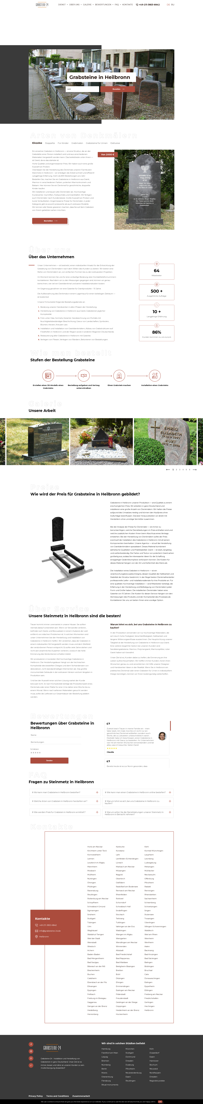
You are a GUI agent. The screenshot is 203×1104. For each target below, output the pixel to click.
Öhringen (91, 882)
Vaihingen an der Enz (125, 926)
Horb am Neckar (95, 847)
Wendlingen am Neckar (126, 942)
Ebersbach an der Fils (97, 982)
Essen (152, 1057)
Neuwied (154, 1069)
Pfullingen (91, 886)
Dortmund (130, 1057)
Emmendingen (122, 986)
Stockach (120, 914)
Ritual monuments (110, 1085)
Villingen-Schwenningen (155, 926)
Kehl (146, 847)
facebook (31, 1044)
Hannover (154, 1061)
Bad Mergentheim (95, 958)
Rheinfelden (121, 894)
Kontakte (127, 5)
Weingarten (121, 938)
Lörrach (119, 863)
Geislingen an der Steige (126, 1002)
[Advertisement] (101, 27)
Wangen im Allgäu (124, 934)
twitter (31, 1065)
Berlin (104, 1069)
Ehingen (119, 982)
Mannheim (92, 867)
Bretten (119, 970)
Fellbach (91, 994)
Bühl (118, 974)
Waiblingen (121, 930)
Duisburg (130, 1065)
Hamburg (106, 1049)
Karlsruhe (120, 847)
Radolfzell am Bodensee (127, 886)
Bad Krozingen (151, 954)
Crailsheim (92, 978)
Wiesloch (91, 946)
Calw (146, 974)
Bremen (105, 1061)
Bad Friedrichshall (124, 954)
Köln (152, 1049)
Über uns (74, 5)
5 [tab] (186, 470)
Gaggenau (92, 1002)
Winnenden (121, 946)
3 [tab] (179, 470)
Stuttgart (91, 918)
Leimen (90, 859)
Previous (168, 468)
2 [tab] (176, 470)
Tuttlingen (120, 922)
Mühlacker (149, 871)
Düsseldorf (154, 1053)
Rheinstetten (150, 894)
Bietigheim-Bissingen (125, 966)
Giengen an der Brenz (97, 1006)
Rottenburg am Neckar (97, 898)
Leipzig (105, 1057)
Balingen (148, 962)
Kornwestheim (94, 855)
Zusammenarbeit (81, 1096)
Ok (160, 1102)
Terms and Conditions (57, 1096)
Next (194, 468)
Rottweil (119, 898)
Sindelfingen (121, 910)
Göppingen (121, 1006)
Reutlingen (92, 894)
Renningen (149, 890)
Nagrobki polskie (157, 1081)
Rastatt (147, 886)
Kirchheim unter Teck (97, 851)
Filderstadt (120, 994)
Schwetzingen (150, 906)
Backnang (149, 950)
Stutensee (149, 914)
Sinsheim (91, 914)
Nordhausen (155, 1073)
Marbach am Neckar (125, 867)
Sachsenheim (150, 898)
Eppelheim (149, 986)
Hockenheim (122, 1014)
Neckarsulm (149, 875)
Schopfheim (92, 902)
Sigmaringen (93, 910)
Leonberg (148, 859)
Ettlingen (148, 990)
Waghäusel (92, 930)
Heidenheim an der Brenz (127, 1010)
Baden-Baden (93, 954)
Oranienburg (107, 1077)
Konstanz (120, 851)
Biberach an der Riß (96, 966)
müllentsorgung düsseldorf (53, 1068)
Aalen (147, 946)
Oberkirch (120, 878)
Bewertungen (103, 5)
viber (31, 1058)
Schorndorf (121, 902)
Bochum (153, 1065)
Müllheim (91, 875)
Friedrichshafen (151, 998)
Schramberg (150, 902)
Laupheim (149, 855)
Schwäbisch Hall (123, 906)
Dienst (62, 5)
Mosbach (91, 871)
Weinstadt (91, 942)
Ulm (89, 926)
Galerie (87, 5)
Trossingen (149, 918)
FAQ (117, 5)
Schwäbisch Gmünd (96, 906)
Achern (90, 950)
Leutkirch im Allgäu (96, 863)
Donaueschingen (152, 978)
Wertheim (149, 942)
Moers (104, 1073)
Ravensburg (92, 890)
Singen (147, 910)
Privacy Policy (36, 1096)
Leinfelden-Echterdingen (127, 859)
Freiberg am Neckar (153, 994)
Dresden (129, 1061)
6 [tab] (189, 470)
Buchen (91, 974)
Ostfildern (120, 882)
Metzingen (149, 867)
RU (172, 4)
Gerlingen (148, 1002)
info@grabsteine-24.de (50, 931)
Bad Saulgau (93, 962)
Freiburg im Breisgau (96, 998)
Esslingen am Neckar (125, 990)
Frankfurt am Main (110, 1053)
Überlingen (149, 922)
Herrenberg (92, 1014)
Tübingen (91, 922)
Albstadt (119, 950)
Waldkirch (148, 930)
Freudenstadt (122, 998)
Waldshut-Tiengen (95, 934)
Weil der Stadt (93, 938)
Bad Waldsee (122, 962)
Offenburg (149, 878)
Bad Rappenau (123, 958)
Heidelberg (92, 1010)
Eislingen (148, 982)
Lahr (118, 855)
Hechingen (149, 1006)
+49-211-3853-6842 (149, 4)
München (130, 1049)
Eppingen (91, 990)
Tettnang (120, 918)
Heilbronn (149, 1010)
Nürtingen (92, 878)
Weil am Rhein (150, 934)
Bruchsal (148, 970)
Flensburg (106, 1081)
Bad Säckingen (151, 958)
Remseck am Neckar (125, 890)
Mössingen (121, 871)
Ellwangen (92, 986)
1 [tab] (173, 470)
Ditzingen (120, 978)
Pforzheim (149, 882)
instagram (31, 1051)
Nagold (119, 875)
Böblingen (149, 966)
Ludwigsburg (150, 863)
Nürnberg (106, 1065)
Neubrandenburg (133, 1073)
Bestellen (116, 89)
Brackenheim (93, 970)
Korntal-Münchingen (153, 851)
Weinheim (149, 938)
